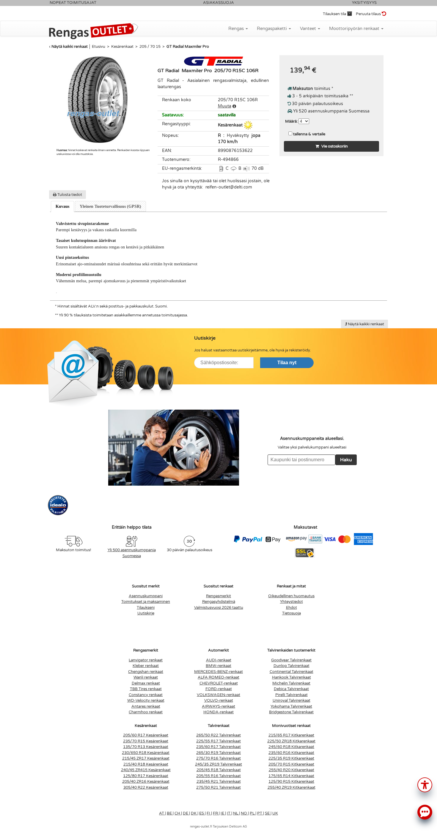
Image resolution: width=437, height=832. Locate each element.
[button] (424, 784)
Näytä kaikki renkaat (69, 46)
